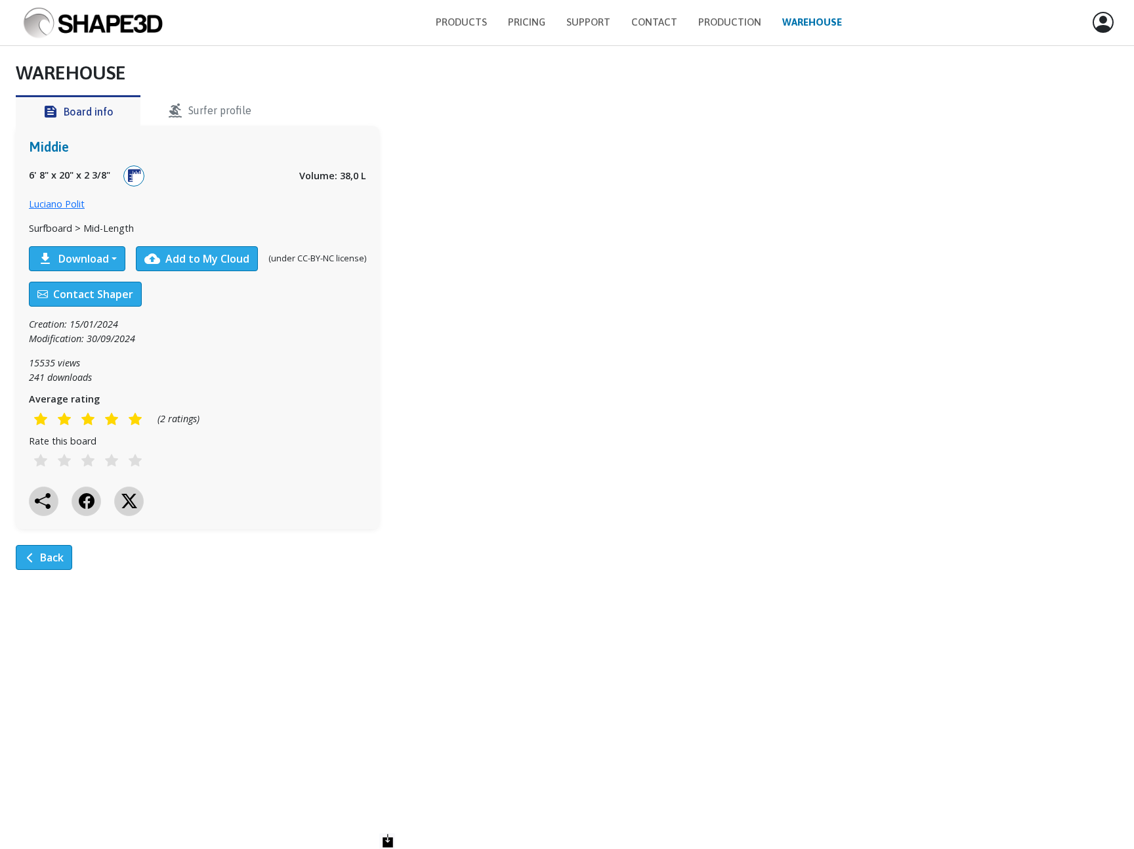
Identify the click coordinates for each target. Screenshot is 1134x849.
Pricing (526, 22)
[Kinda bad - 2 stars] (64, 419)
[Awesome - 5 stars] (135, 419)
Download (73, 259)
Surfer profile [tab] (209, 110)
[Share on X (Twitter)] (129, 501)
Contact (654, 22)
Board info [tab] (78, 112)
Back (52, 557)
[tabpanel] (197, 340)
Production (729, 22)
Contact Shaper (93, 294)
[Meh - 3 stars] (88, 419)
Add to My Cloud (196, 259)
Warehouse (812, 22)
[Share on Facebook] (86, 501)
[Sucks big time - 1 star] (40, 419)
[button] (1103, 23)
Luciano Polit (57, 204)
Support (588, 22)
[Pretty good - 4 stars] (111, 419)
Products (461, 22)
